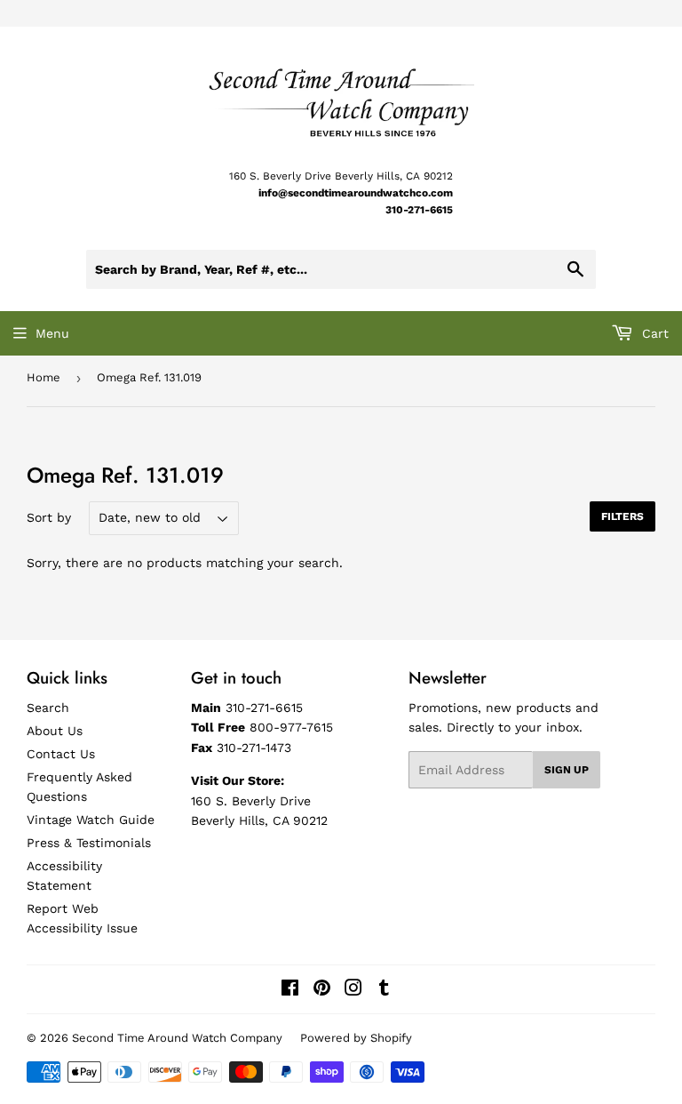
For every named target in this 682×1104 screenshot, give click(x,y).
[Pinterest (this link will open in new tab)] (322, 990)
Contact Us (61, 754)
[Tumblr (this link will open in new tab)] (384, 990)
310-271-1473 (254, 747)
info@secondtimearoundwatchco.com (355, 193)
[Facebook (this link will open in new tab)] (290, 990)
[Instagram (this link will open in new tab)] (353, 990)
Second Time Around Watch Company (177, 1037)
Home (43, 377)
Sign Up (566, 770)
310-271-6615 (419, 210)
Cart (653, 333)
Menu (52, 333)
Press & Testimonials (89, 843)
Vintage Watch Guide (91, 819)
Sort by (49, 517)
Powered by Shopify (356, 1037)
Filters (622, 516)
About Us (55, 731)
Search (48, 707)
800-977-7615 (291, 727)
